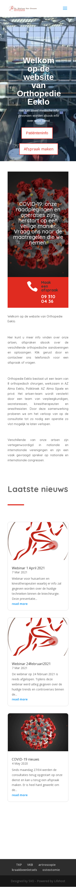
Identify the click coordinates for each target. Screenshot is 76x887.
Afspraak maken (38, 148)
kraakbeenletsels (24, 870)
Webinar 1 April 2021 (28, 568)
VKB (30, 865)
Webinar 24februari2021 (31, 663)
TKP (19, 865)
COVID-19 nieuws (25, 759)
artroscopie (47, 865)
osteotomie (51, 870)
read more (20, 604)
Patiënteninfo (37, 133)
